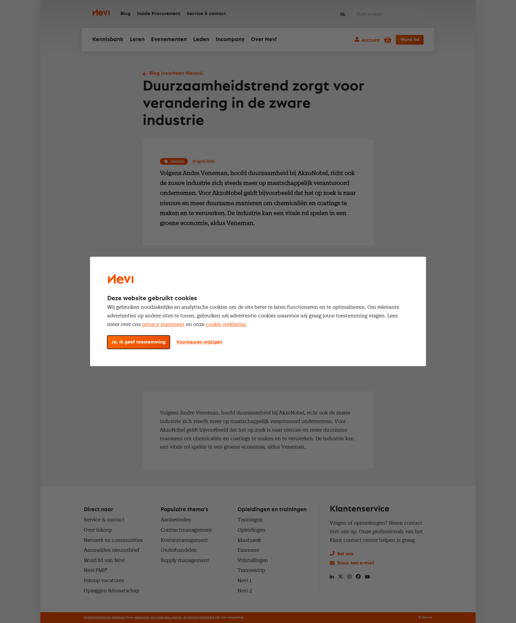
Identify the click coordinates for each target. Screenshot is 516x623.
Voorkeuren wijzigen (199, 342)
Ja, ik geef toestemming (139, 342)
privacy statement (163, 324)
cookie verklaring (226, 324)
